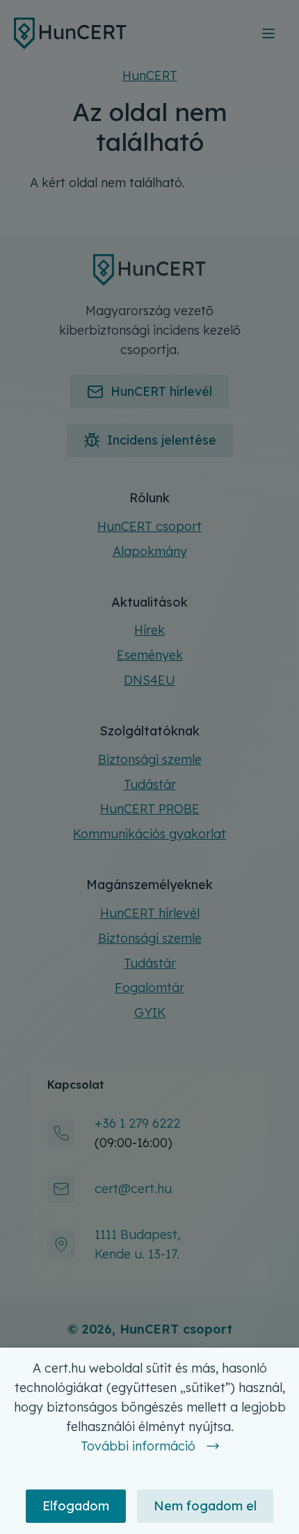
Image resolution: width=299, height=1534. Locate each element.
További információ (138, 1446)
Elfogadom (75, 1506)
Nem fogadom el (205, 1506)
